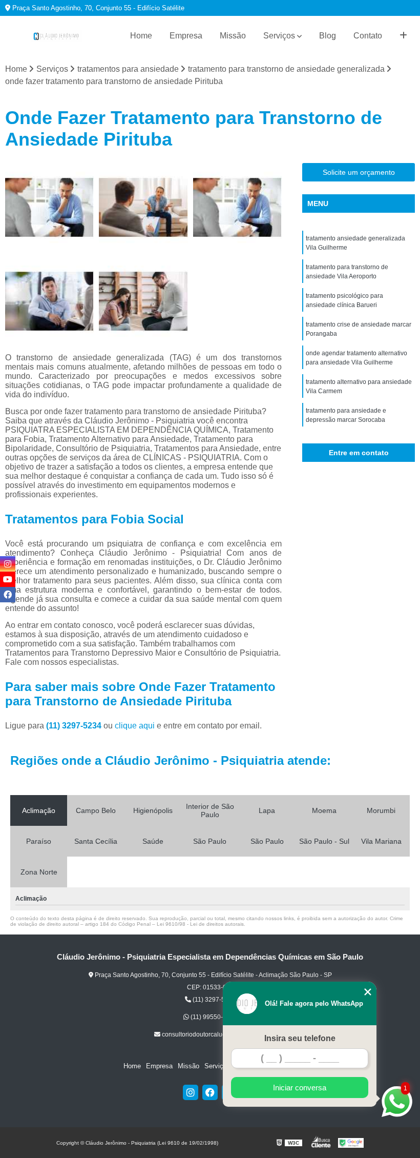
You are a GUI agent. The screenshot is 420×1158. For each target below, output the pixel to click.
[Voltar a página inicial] (56, 36)
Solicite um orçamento (359, 172)
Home (141, 35)
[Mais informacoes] (403, 36)
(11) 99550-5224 (213, 1017)
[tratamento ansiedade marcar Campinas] (143, 207)
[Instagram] (190, 1092)
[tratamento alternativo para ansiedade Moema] (49, 301)
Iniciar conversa (299, 1087)
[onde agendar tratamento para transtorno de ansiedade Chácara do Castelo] (143, 301)
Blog (327, 35)
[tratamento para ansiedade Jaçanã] (49, 207)
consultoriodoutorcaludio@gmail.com (213, 1034)
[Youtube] (7, 579)
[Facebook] (210, 1092)
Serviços (279, 35)
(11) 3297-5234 (74, 725)
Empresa (186, 35)
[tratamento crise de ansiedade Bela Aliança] (237, 207)
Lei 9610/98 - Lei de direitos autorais (200, 924)
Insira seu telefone (299, 1038)
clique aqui (135, 725)
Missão (233, 35)
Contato (367, 35)
